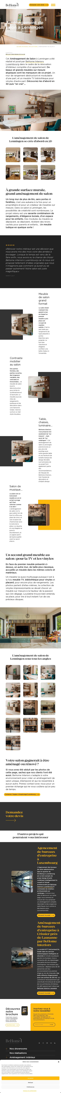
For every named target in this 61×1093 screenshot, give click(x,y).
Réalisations (33, 46)
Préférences (30, 1087)
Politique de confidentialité (29, 1090)
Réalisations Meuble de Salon (15, 54)
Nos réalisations (18, 1053)
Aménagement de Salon (23, 59)
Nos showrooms (18, 1049)
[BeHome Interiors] (12, 4)
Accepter (30, 1078)
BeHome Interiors (22, 46)
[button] (58, 1062)
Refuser (30, 1082)
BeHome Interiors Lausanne (47, 988)
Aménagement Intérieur (22, 1057)
